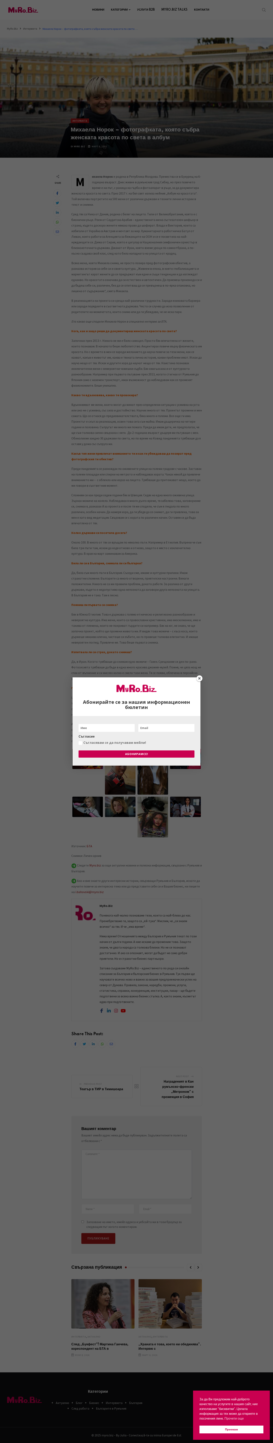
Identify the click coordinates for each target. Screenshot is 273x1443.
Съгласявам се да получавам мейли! (114, 742)
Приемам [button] (231, 1429)
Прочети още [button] (234, 1418)
